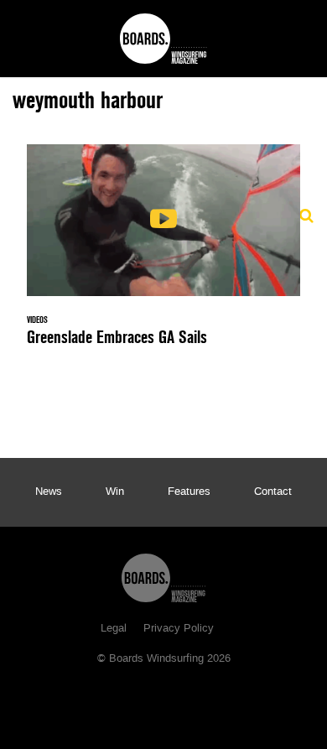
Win (115, 492)
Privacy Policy (178, 629)
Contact (273, 492)
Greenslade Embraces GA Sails (163, 255)
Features (189, 492)
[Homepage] (163, 574)
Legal (114, 629)
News (48, 492)
